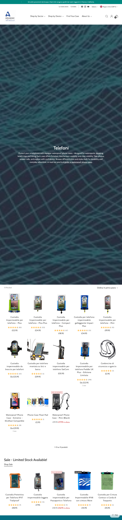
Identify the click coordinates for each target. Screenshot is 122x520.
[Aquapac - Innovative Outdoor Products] (10, 16)
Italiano (94, 7)
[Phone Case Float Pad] (37, 401)
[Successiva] (100, 2)
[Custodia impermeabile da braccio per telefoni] (14, 349)
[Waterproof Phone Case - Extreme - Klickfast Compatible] (14, 401)
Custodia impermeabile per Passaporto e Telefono (61, 497)
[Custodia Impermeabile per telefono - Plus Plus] (37, 303)
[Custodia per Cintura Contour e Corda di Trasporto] (107, 480)
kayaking (99, 153)
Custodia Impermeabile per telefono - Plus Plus (37, 320)
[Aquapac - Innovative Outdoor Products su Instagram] (85, 7)
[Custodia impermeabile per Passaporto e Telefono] (61, 480)
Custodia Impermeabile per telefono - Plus (14, 320)
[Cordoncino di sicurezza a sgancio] (107, 349)
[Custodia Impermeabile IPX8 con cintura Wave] (84, 480)
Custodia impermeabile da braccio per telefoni (14, 366)
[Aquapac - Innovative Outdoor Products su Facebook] (82, 7)
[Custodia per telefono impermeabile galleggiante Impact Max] (84, 303)
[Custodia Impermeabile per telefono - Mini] (107, 303)
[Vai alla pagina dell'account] (111, 16)
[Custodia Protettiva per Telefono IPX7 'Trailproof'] (14, 480)
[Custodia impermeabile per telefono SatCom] (61, 349)
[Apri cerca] (106, 16)
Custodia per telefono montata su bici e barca (38, 366)
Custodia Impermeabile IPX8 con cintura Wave (84, 497)
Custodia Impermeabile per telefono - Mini (107, 320)
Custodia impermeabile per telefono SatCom (61, 366)
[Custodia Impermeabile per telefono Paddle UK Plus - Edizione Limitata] (84, 349)
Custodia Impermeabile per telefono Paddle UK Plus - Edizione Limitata (84, 369)
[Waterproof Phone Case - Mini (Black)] (61, 401)
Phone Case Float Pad (38, 415)
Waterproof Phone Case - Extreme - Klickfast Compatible (14, 418)
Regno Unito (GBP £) (109, 7)
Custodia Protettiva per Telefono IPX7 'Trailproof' (14, 497)
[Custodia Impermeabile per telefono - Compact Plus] (61, 303)
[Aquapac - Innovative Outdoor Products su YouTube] (88, 7)
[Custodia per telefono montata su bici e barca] (37, 349)
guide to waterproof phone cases (78, 162)
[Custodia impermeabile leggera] (37, 480)
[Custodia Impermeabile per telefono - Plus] (14, 303)
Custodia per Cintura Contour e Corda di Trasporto (107, 497)
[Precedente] (21, 2)
